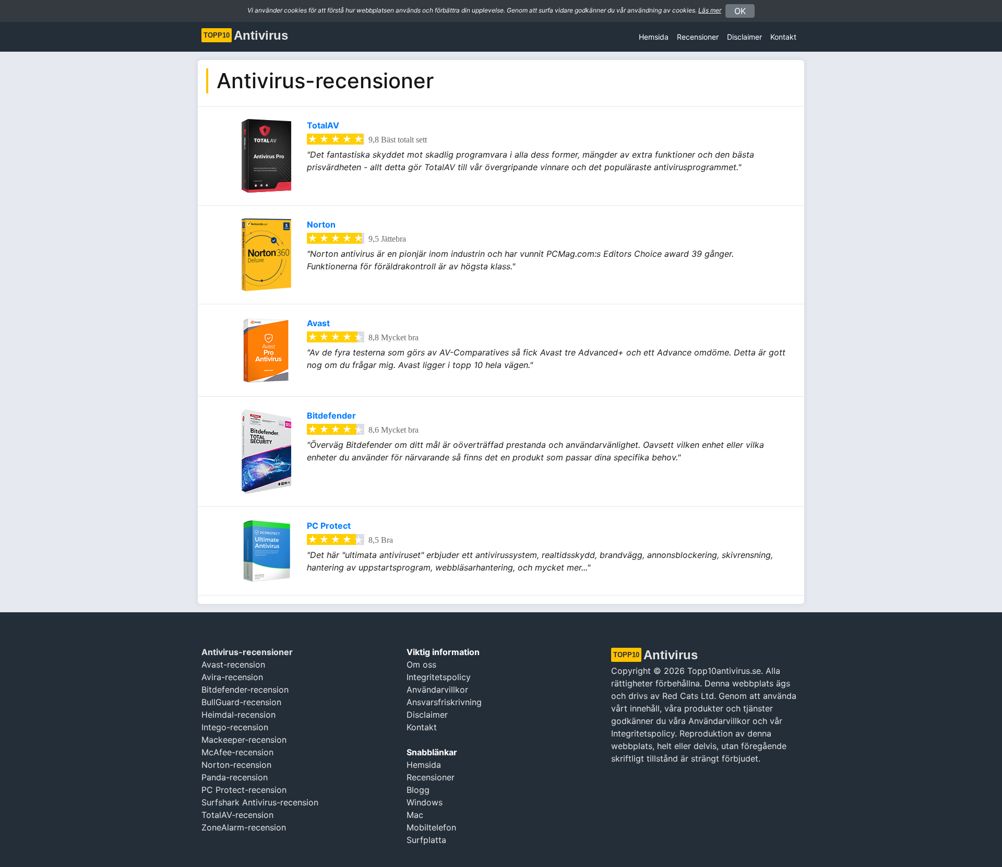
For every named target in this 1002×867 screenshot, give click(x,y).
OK (740, 11)
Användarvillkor (437, 689)
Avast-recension (233, 664)
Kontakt (783, 36)
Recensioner (698, 36)
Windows (425, 802)
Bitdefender (331, 415)
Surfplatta (426, 840)
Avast (318, 323)
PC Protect (329, 525)
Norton (321, 224)
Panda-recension (234, 777)
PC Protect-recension (244, 790)
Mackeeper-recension (244, 739)
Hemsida (654, 36)
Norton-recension (236, 764)
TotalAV (323, 125)
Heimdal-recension (238, 714)
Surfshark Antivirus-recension (259, 802)
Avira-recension (232, 677)
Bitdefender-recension (245, 689)
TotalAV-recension (237, 815)
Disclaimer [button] (744, 36)
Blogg (418, 790)
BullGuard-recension (241, 702)
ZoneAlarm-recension (243, 827)
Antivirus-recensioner (247, 652)
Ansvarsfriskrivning (444, 702)
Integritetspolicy (439, 677)
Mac (415, 815)
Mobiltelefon (431, 827)
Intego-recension (234, 727)
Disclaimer (427, 714)
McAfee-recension (237, 752)
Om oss (421, 664)
